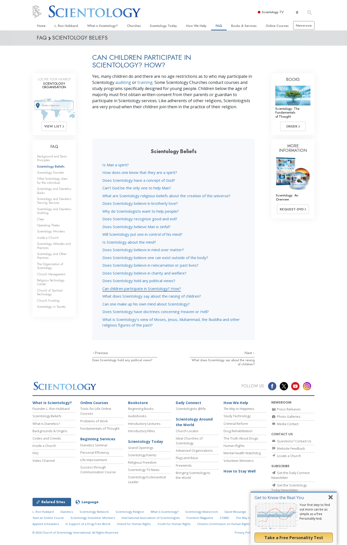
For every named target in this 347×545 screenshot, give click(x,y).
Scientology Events (142, 455)
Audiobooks (137, 416)
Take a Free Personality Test (293, 537)
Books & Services (244, 25)
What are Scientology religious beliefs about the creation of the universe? (166, 195)
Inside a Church (48, 237)
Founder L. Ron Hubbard (51, 408)
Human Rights (234, 445)
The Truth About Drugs (241, 438)
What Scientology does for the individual (52, 180)
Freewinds (184, 465)
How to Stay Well (240, 471)
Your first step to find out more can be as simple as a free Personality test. (314, 512)
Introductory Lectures (144, 423)
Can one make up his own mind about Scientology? (146, 303)
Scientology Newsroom (201, 512)
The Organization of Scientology (50, 266)
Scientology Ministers (51, 231)
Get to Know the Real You (279, 497)
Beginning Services (97, 439)
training (145, 82)
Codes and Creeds (47, 438)
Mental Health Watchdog (242, 453)
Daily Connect (188, 402)
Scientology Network (94, 512)
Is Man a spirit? (115, 164)
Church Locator (187, 431)
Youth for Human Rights (174, 524)
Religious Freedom (142, 462)
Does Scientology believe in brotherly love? (140, 203)
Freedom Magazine (199, 518)
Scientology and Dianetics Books (54, 190)
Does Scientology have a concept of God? (138, 180)
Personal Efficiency (94, 452)
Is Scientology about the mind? (129, 242)
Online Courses (277, 25)
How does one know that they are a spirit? (139, 172)
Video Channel (44, 460)
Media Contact (287, 424)
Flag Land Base (187, 458)
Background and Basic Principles (52, 158)
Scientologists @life (191, 408)
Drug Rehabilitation (238, 431)
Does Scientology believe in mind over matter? (143, 249)
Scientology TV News (144, 469)
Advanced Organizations (194, 450)
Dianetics (66, 512)
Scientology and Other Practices (52, 255)
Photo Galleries (288, 416)
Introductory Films (141, 431)
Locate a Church (288, 455)
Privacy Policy (244, 532)
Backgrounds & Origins (50, 431)
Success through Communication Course (98, 469)
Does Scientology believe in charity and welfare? (144, 273)
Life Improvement (93, 460)
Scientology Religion (130, 512)
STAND (224, 518)
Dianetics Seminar (94, 445)
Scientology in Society (51, 306)
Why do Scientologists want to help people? (140, 211)
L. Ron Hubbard (66, 25)
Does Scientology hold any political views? (138, 280)
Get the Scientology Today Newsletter (289, 487)
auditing (123, 82)
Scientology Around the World (194, 422)
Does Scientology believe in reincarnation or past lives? (150, 265)
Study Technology (237, 416)
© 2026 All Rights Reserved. (76, 532)
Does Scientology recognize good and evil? (139, 218)
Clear (40, 219)
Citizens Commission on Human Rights (223, 524)
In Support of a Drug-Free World (88, 524)
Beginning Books (141, 408)
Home (41, 25)
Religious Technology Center (51, 282)
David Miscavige (235, 512)
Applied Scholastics (46, 524)
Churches (134, 25)
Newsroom (304, 25)
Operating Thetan (48, 225)
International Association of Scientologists (150, 518)
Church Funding (48, 300)
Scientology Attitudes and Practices (54, 245)
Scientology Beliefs (51, 166)
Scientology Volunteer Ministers (92, 518)
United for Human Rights (134, 524)
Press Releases (288, 409)
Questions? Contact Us (293, 441)
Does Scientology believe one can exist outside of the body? (155, 257)
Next (249, 352)
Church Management (51, 274)
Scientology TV (273, 12)
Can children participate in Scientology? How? (141, 288)
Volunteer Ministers (239, 460)
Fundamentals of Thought (99, 428)
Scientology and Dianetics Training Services (54, 200)
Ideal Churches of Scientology (189, 440)
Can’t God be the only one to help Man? (136, 187)
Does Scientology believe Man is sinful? (136, 226)
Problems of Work (94, 421)
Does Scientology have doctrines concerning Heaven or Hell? (155, 311)
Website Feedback (290, 448)
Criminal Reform (236, 423)
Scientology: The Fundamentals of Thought (287, 112)
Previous (101, 352)
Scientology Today (163, 25)
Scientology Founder (50, 172)
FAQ (219, 25)
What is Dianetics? (46, 423)
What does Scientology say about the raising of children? (151, 296)
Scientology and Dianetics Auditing (54, 211)
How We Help (196, 25)
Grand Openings (140, 447)
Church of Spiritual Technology (49, 292)
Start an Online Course (48, 518)
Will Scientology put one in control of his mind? (142, 234)
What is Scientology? (102, 25)
